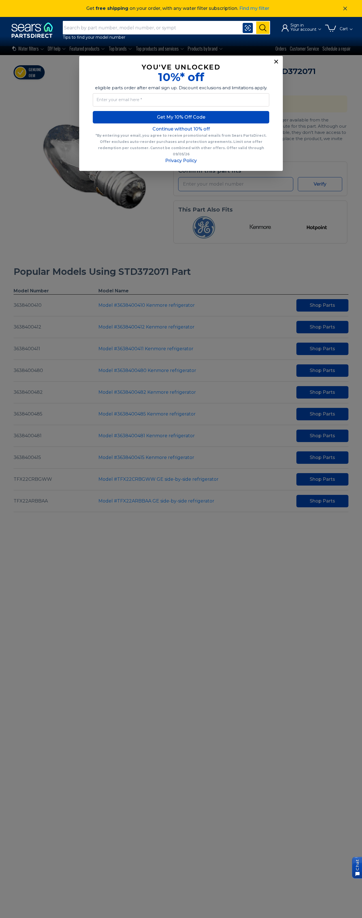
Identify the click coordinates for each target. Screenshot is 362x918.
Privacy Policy (181, 160)
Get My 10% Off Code (181, 117)
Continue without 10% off (181, 129)
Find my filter (254, 8)
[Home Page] (34, 30)
